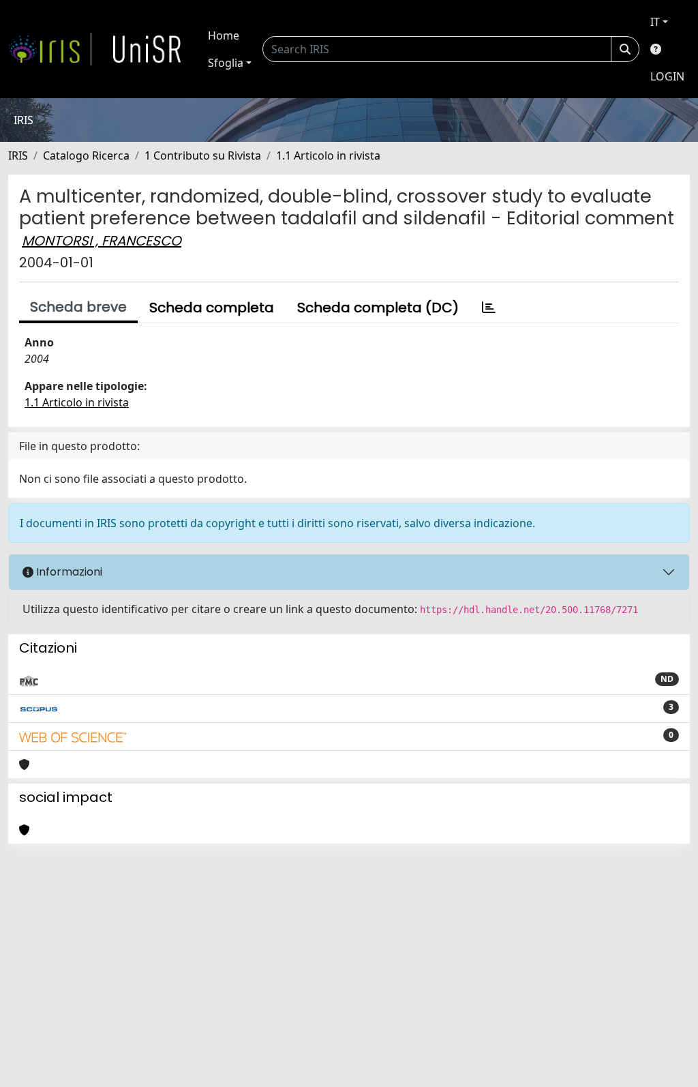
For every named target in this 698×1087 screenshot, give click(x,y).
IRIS (18, 155)
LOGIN (667, 76)
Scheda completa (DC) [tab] (378, 307)
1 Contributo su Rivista (203, 155)
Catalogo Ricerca (86, 155)
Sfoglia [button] (225, 62)
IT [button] (655, 21)
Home (223, 35)
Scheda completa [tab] (211, 307)
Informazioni (67, 572)
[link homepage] (49, 49)
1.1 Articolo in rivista (328, 155)
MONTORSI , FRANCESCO (101, 240)
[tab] (488, 307)
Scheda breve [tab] (78, 306)
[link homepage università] (147, 49)
